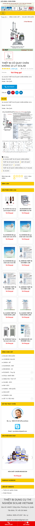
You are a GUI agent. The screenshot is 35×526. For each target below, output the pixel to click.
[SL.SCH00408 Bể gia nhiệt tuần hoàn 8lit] (9, 252)
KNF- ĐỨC (6, 385)
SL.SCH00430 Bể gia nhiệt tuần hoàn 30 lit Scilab (9, 236)
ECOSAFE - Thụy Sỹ (9, 372)
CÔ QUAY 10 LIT (8, 165)
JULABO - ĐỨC (7, 382)
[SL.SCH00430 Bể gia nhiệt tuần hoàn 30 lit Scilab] (9, 226)
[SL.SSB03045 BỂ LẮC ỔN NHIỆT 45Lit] (25, 330)
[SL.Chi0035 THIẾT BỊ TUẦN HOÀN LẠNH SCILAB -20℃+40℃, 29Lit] (25, 304)
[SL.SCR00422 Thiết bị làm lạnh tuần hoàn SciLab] (9, 330)
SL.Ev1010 (6, 171)
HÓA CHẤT (6, 392)
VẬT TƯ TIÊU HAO (8, 398)
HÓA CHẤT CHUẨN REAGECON (17, 471)
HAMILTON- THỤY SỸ (9, 379)
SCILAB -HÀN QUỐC (9, 356)
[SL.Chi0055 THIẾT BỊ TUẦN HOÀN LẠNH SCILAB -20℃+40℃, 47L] (9, 304)
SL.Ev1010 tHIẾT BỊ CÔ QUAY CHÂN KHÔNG (16, 159)
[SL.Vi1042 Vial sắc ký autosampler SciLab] (9, 200)
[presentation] (3, 457)
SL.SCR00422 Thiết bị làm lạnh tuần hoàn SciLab (9, 340)
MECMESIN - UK (8, 369)
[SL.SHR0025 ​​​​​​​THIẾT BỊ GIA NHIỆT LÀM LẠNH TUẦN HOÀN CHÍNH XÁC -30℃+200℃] (25, 278)
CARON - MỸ (7, 362)
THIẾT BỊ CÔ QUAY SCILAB (11, 162)
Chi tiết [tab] (4, 98)
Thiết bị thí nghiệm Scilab (10, 490)
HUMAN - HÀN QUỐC (9, 388)
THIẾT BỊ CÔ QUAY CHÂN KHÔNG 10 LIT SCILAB (17, 168)
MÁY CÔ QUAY (25, 162)
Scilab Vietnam (7, 493)
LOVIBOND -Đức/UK (9, 359)
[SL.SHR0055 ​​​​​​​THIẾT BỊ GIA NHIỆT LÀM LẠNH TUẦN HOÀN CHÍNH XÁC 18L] (9, 278)
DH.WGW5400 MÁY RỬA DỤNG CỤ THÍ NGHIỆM (25, 210)
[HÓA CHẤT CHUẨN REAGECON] (17, 454)
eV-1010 (17, 165)
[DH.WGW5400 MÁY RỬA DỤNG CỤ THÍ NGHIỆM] (25, 200)
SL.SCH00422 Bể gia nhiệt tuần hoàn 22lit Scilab (25, 236)
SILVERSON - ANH (8, 365)
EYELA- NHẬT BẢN (8, 375)
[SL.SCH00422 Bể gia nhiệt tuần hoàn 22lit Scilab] (25, 226)
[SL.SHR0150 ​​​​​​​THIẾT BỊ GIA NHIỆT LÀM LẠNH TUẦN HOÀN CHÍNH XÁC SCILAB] (25, 252)
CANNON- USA (7, 395)
